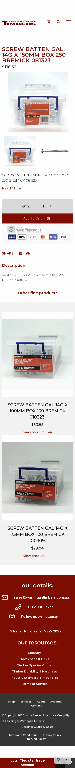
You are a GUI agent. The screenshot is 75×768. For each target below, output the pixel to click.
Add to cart (32, 218)
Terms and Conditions (23, 735)
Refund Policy (36, 738)
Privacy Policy (52, 735)
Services (25, 701)
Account (56, 701)
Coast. (50, 726)
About (41, 701)
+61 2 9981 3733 (40, 607)
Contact (36, 705)
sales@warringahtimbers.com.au (41, 597)
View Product (34, 432)
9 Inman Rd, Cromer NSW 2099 (36, 631)
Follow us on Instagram (40, 617)
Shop (11, 701)
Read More (11, 188)
